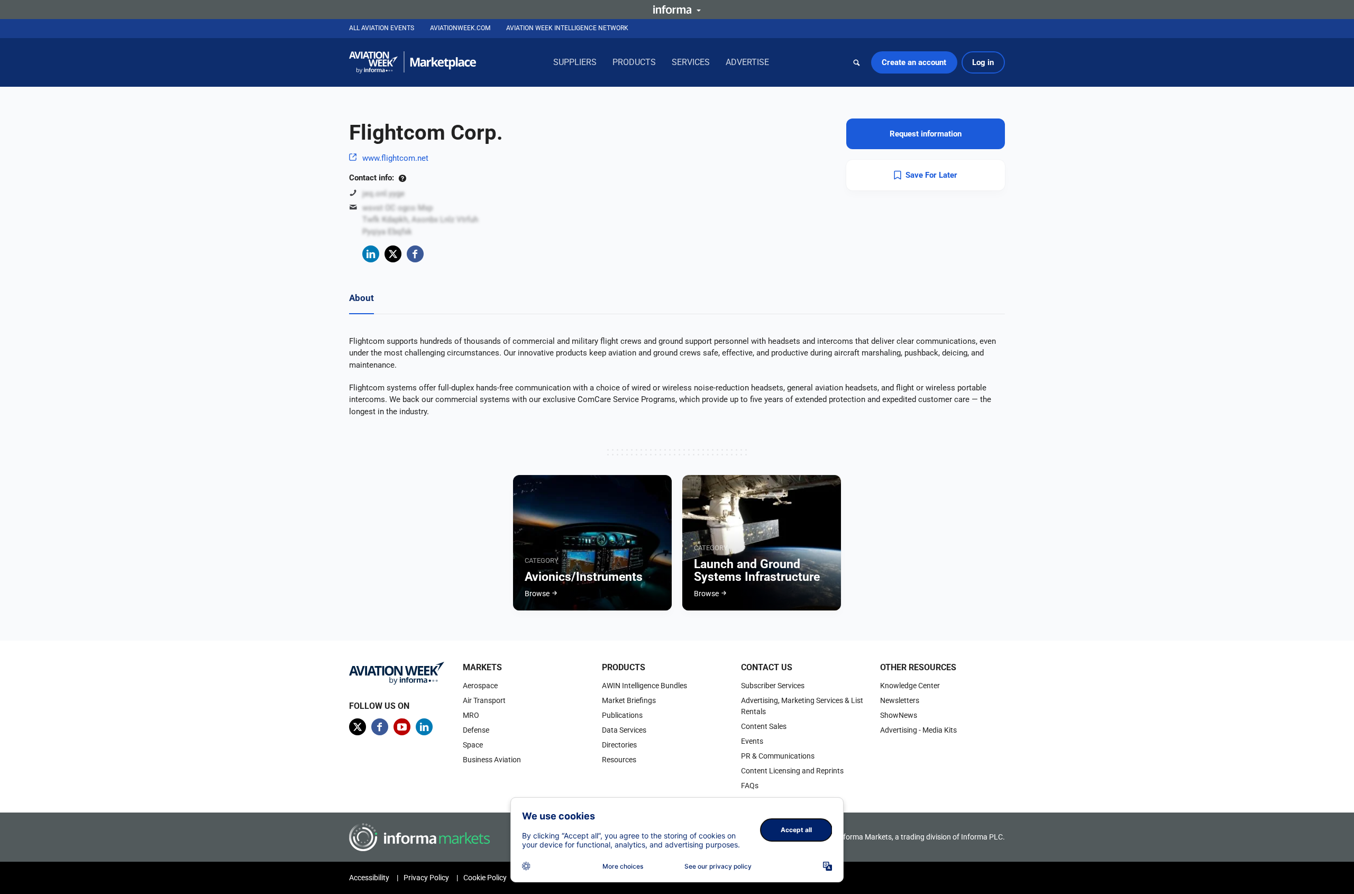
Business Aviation (492, 759)
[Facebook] (415, 253)
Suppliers (575, 62)
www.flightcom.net (395, 158)
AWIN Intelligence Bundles (644, 685)
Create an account (914, 62)
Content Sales (763, 726)
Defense (476, 730)
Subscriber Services (772, 685)
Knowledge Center (910, 685)
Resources (619, 759)
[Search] (856, 62)
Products (634, 62)
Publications (622, 715)
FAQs (749, 785)
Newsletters (899, 700)
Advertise (747, 62)
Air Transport (484, 700)
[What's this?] (402, 178)
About (361, 298)
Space (473, 745)
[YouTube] (402, 726)
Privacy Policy (426, 877)
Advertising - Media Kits (918, 730)
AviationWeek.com (460, 28)
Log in (983, 62)
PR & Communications (778, 756)
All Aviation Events (381, 28)
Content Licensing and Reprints (792, 771)
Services (691, 62)
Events (752, 741)
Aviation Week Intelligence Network (567, 28)
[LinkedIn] (370, 253)
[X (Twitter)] (393, 253)
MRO (471, 715)
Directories (619, 745)
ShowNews (898, 715)
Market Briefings (629, 700)
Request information (926, 134)
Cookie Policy (485, 877)
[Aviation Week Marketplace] (412, 62)
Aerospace (480, 685)
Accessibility (369, 877)
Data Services (624, 730)
